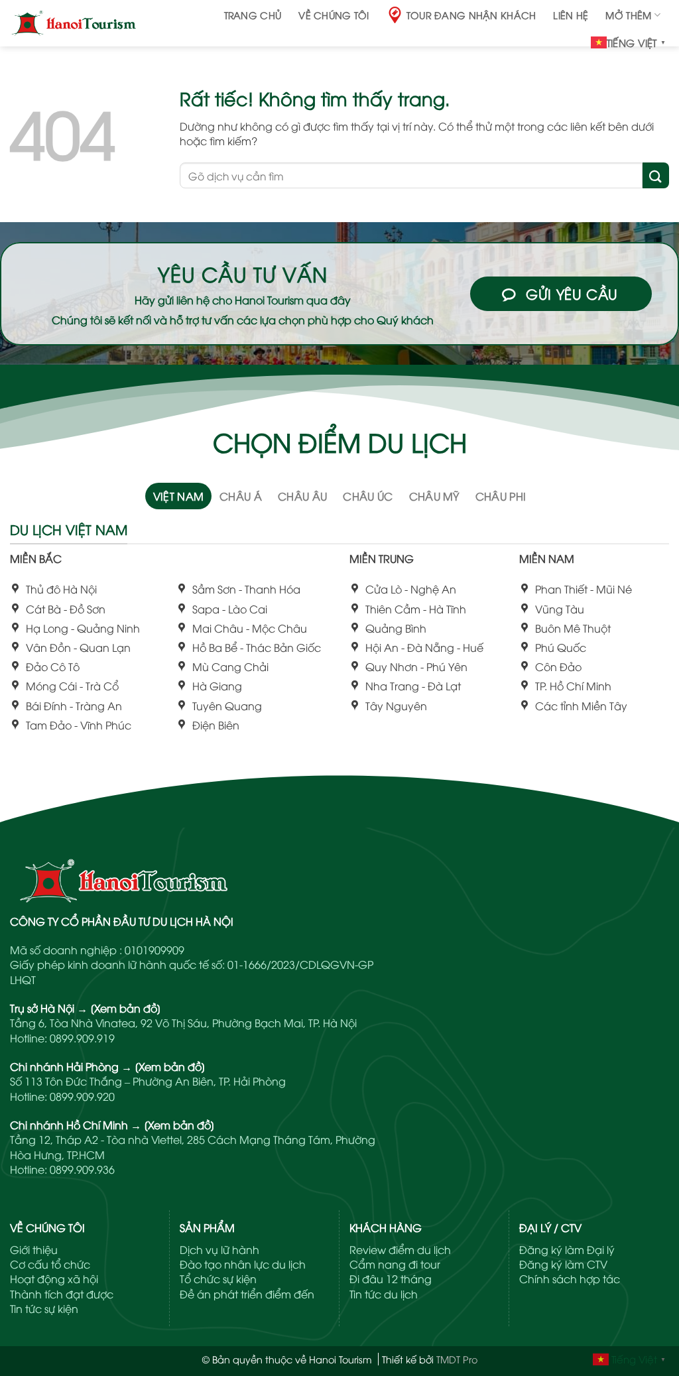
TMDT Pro (456, 1359)
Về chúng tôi (333, 15)
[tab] (178, 496)
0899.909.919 (82, 1038)
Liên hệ (570, 15)
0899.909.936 (82, 1169)
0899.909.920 (82, 1096)
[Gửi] (656, 175)
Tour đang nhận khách (471, 15)
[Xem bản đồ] (125, 1008)
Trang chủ (253, 15)
